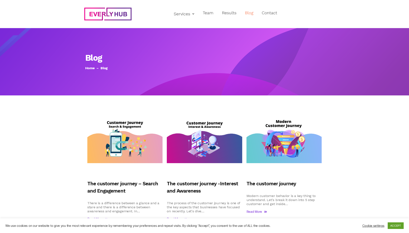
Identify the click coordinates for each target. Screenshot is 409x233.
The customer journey (271, 184)
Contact (269, 12)
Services (182, 14)
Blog (249, 12)
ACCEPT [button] (395, 225)
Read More (254, 212)
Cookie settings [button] (373, 226)
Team (208, 12)
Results (229, 12)
